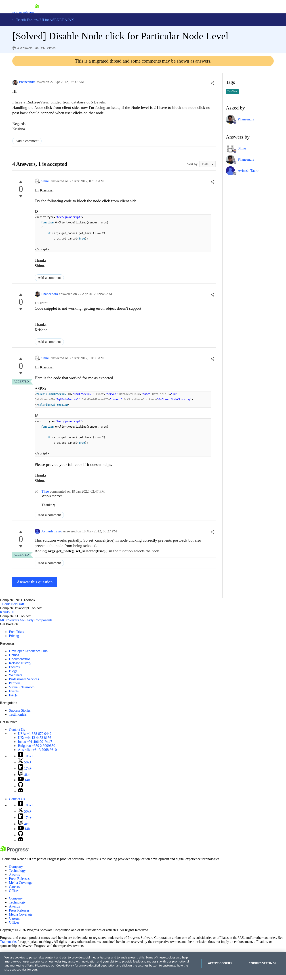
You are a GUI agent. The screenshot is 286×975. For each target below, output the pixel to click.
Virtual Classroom (21, 687)
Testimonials (18, 714)
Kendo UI (7, 612)
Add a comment (26, 141)
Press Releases (19, 878)
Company (16, 866)
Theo (45, 491)
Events (14, 691)
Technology (17, 870)
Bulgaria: (36, 746)
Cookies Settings (262, 963)
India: (35, 742)
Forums (14, 667)
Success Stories (20, 710)
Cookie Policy (65, 965)
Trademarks (8, 941)
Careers (14, 887)
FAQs (13, 695)
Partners (14, 683)
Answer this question (35, 582)
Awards (14, 874)
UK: (34, 738)
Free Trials (16, 632)
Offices (14, 891)
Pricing (14, 636)
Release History (20, 663)
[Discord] (20, 791)
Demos (14, 655)
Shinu (45, 181)
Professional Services (24, 679)
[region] (143, 963)
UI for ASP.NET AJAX (57, 20)
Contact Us (17, 729)
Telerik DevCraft (12, 604)
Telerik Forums (26, 20)
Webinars (15, 675)
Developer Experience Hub (28, 651)
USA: (34, 733)
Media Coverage (20, 883)
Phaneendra (27, 82)
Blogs (13, 671)
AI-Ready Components (35, 620)
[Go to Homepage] (37, 12)
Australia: (37, 750)
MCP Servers (9, 620)
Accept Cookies (220, 963)
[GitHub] (20, 786)
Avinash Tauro (51, 531)
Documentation (20, 659)
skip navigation (23, 12)
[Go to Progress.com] (14, 851)
